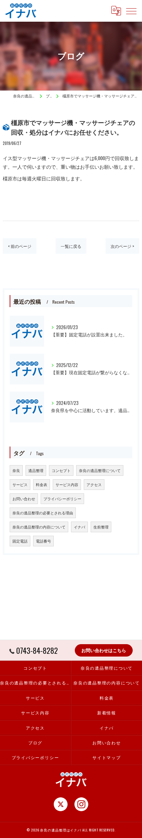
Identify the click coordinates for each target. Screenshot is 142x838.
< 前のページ (19, 246)
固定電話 (20, 541)
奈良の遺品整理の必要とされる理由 (42, 512)
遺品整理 (35, 470)
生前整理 (101, 527)
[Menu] (131, 10)
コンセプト (61, 470)
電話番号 (43, 541)
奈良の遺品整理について (100, 470)
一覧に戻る (71, 246)
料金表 (41, 484)
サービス (20, 484)
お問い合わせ (23, 498)
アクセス (94, 484)
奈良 (16, 470)
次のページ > (122, 246)
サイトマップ (106, 757)
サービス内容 (66, 484)
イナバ (79, 527)
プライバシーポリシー (62, 498)
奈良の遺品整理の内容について (38, 527)
